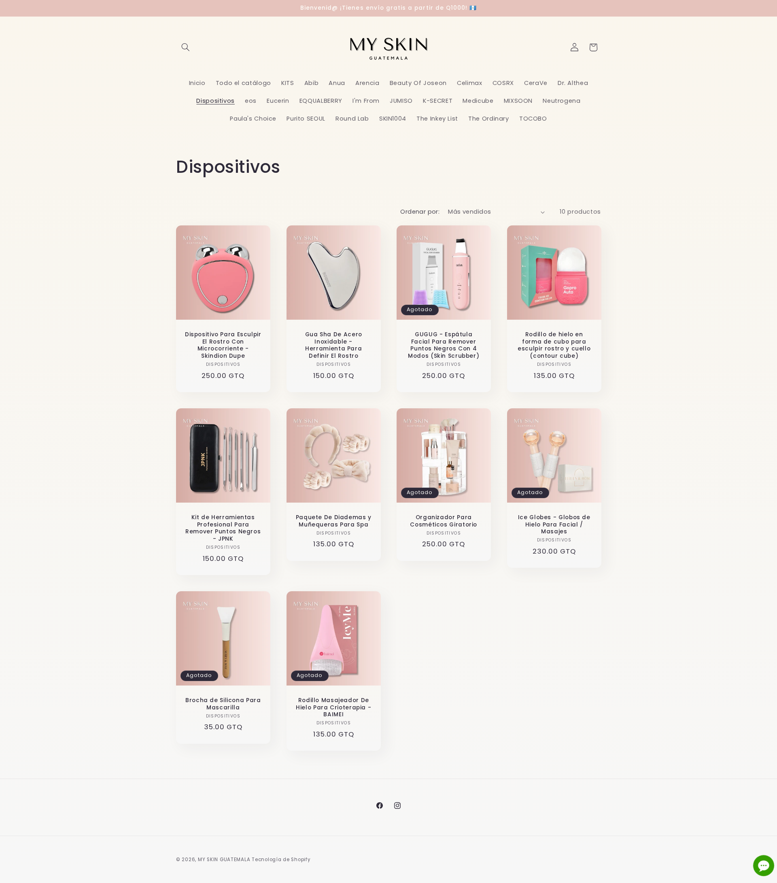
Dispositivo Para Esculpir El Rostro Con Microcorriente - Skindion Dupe (223, 345)
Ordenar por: (419, 212)
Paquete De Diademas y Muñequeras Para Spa (333, 521)
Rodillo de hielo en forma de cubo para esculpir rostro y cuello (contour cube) (554, 345)
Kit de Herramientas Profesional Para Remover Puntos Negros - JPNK (223, 528)
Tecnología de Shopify (281, 859)
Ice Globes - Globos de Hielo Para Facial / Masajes (554, 524)
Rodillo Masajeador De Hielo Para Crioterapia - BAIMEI (333, 707)
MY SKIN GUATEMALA (224, 859)
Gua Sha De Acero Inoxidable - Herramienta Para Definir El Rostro (333, 345)
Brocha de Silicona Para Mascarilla (223, 704)
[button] (185, 47)
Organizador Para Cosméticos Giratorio (443, 521)
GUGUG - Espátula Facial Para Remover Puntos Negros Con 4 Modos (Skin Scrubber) (443, 345)
